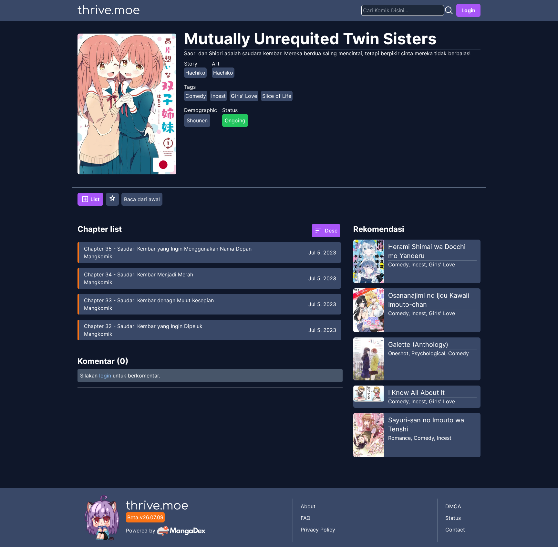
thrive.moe (109, 10)
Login (468, 10)
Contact (455, 529)
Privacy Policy (318, 529)
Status (453, 518)
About (308, 506)
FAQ (305, 518)
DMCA (453, 506)
